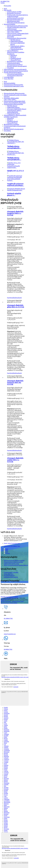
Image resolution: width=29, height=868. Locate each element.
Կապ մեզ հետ (8, 78)
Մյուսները (10, 67)
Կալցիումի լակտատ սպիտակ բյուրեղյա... (15, 184)
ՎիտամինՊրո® (15, 60)
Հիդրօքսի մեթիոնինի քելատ (16, 109)
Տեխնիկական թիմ (13, 21)
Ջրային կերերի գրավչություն (17, 66)
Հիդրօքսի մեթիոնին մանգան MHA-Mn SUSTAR (15, 382)
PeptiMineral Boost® (15, 58)
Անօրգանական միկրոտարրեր (17, 25)
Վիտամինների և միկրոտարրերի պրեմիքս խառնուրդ (15, 52)
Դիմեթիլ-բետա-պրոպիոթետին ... (14, 147)
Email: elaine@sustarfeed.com (12, 543)
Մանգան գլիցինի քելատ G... (14, 194)
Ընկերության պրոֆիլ (14, 11)
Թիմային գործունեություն (15, 22)
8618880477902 (8, 649)
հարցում (10, 297)
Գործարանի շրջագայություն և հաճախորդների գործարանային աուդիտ (17, 16)
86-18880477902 (5, 1)
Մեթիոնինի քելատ (16, 41)
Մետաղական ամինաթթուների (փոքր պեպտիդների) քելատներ (17, 35)
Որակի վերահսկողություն (12, 72)
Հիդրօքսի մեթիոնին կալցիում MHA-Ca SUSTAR (15, 213)
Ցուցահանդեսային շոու (15, 19)
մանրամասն (17, 297)
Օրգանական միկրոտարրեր (16, 38)
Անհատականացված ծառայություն (16, 71)
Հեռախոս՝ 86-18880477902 (12, 546)
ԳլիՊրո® (13, 57)
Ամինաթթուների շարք (11, 563)
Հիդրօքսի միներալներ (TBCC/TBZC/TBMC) (14, 31)
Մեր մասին (7, 10)
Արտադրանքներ (9, 24)
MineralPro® (13, 55)
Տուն (5, 8)
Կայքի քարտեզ (6, 601)
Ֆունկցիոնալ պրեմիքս (14, 61)
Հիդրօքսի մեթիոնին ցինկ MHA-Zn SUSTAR (15, 306)
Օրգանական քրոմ (16, 49)
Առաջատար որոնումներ (9, 603)
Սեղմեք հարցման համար (9, 596)
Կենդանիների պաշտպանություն (15, 69)
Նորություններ (9, 77)
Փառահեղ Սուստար (14, 13)
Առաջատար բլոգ (18, 601)
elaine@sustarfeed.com (10, 634)
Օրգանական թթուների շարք (14, 86)
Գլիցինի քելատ (15, 39)
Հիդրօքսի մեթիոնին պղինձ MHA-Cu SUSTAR (15, 460)
